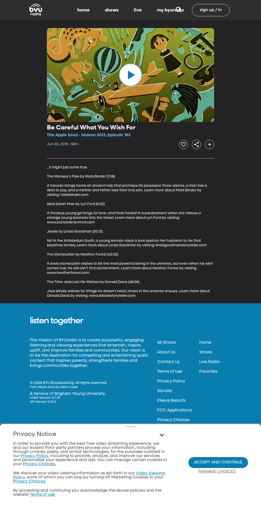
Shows (205, 352)
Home (205, 343)
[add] (209, 144)
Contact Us (168, 362)
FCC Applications (174, 410)
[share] (196, 144)
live (138, 10)
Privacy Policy (171, 381)
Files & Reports (171, 401)
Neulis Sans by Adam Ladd (57, 387)
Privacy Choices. (39, 464)
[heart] (183, 144)
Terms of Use (169, 372)
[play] (130, 74)
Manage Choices (217, 472)
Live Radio (209, 362)
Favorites (208, 372)
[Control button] (161, 435)
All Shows (166, 343)
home (83, 10)
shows (112, 10)
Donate (164, 391)
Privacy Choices (173, 420)
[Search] (178, 10)
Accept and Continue (218, 462)
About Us (166, 352)
